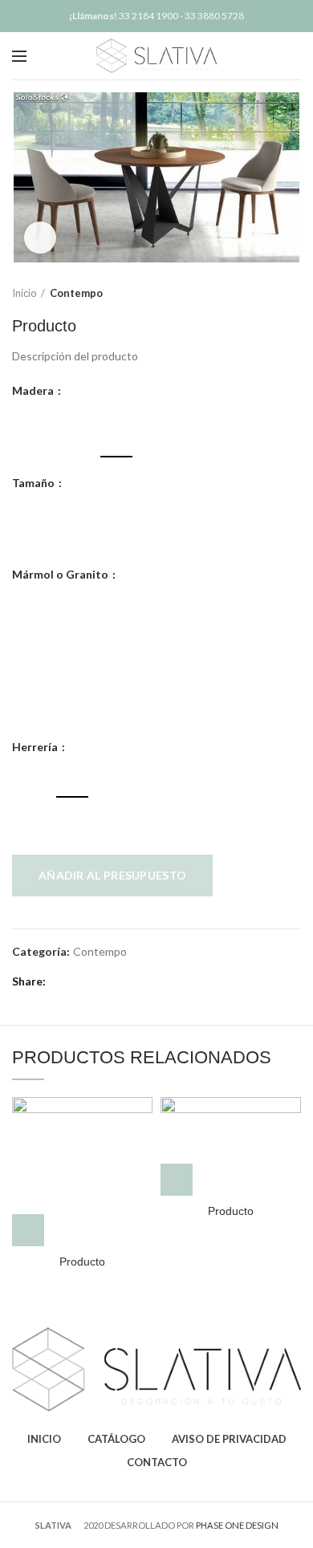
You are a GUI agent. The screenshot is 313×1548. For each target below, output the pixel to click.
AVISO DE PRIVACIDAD (229, 1438)
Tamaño (34, 483)
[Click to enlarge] (40, 237)
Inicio (24, 292)
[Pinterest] (98, 981)
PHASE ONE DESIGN (237, 1525)
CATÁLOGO (116, 1438)
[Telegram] (135, 981)
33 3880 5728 (214, 16)
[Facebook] (61, 981)
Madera (34, 390)
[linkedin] (117, 981)
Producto (82, 1261)
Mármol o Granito (61, 574)
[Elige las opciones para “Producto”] (28, 1230)
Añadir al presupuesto (112, 875)
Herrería (36, 747)
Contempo (76, 292)
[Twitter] (80, 981)
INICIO (44, 1438)
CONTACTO (157, 1462)
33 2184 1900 (148, 16)
